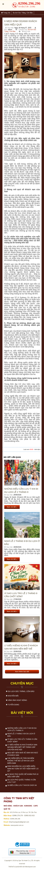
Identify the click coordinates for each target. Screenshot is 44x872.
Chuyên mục (22, 683)
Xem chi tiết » (12, 507)
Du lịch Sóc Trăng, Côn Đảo (21, 691)
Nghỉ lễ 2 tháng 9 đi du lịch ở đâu (22, 542)
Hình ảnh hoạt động (17, 700)
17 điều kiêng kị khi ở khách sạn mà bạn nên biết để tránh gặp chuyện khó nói (21, 647)
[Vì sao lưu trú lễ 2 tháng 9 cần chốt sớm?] (22, 577)
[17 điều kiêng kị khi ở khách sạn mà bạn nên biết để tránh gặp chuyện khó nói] (22, 629)
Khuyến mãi (13, 696)
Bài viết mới (22, 713)
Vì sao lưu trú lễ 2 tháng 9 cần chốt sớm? (20, 595)
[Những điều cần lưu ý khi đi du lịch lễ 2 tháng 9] (22, 473)
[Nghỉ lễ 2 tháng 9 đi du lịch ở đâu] (22, 525)
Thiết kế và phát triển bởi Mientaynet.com (22, 867)
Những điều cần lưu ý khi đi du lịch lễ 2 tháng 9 (21, 490)
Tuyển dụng (13, 705)
